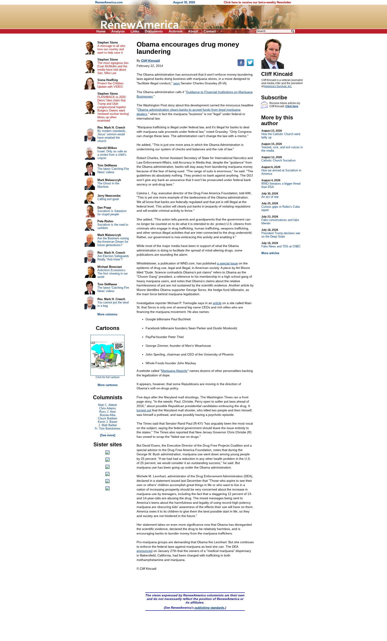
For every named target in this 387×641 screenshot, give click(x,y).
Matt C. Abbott (107, 405)
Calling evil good (108, 199)
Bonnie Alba (107, 415)
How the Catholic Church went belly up (280, 134)
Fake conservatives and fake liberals (280, 220)
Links (135, 31)
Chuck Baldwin (107, 418)
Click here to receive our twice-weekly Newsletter (257, 2)
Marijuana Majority (174, 371)
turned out (144, 410)
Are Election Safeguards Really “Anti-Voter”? (113, 257)
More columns (107, 314)
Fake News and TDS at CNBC (281, 245)
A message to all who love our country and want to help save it (111, 49)
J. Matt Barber (107, 425)
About (193, 31)
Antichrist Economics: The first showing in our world (112, 273)
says (176, 83)
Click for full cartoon (108, 377)
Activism (175, 31)
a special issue (227, 263)
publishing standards (209, 607)
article (217, 303)
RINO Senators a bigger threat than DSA (281, 184)
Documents (154, 31)
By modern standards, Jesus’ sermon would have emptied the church (111, 136)
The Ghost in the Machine (108, 185)
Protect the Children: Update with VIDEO (110, 85)
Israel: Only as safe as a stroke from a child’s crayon (112, 155)
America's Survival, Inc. (278, 86)
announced (145, 551)
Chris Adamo (107, 408)
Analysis (118, 31)
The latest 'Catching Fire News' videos (113, 170)
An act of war (270, 195)
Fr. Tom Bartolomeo (107, 428)
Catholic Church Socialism (278, 159)
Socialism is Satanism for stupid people (112, 212)
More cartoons (108, 385)
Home (100, 31)
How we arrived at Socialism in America (281, 170)
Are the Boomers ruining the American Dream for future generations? (113, 242)
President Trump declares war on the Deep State (280, 233)
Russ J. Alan (107, 411)
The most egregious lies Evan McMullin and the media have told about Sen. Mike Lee (113, 68)
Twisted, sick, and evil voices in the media (282, 147)
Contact (210, 31)
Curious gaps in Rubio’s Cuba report (280, 207)
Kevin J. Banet (107, 421)
